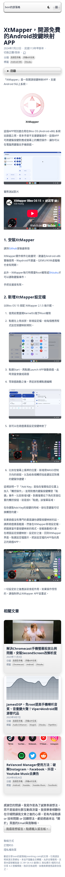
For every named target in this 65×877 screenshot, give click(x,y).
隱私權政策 (10, 849)
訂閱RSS (8, 845)
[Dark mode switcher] (48, 7)
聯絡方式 (9, 841)
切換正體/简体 (12, 52)
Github (13, 248)
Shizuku (54, 272)
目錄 (13, 71)
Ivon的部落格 (12, 7)
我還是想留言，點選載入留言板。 (27, 829)
